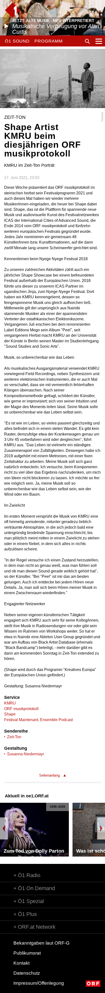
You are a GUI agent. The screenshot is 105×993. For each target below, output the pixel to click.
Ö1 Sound (17, 41)
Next (101, 828)
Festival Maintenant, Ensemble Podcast (38, 720)
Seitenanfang (49, 775)
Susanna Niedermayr (25, 754)
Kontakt (21, 963)
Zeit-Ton (14, 737)
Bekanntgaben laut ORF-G (41, 943)
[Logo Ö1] (12, 10)
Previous (4, 828)
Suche (87, 41)
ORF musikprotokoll (21, 709)
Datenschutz (26, 973)
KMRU (10, 703)
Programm (48, 41)
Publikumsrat (27, 953)
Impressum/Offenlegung (38, 983)
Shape (10, 714)
